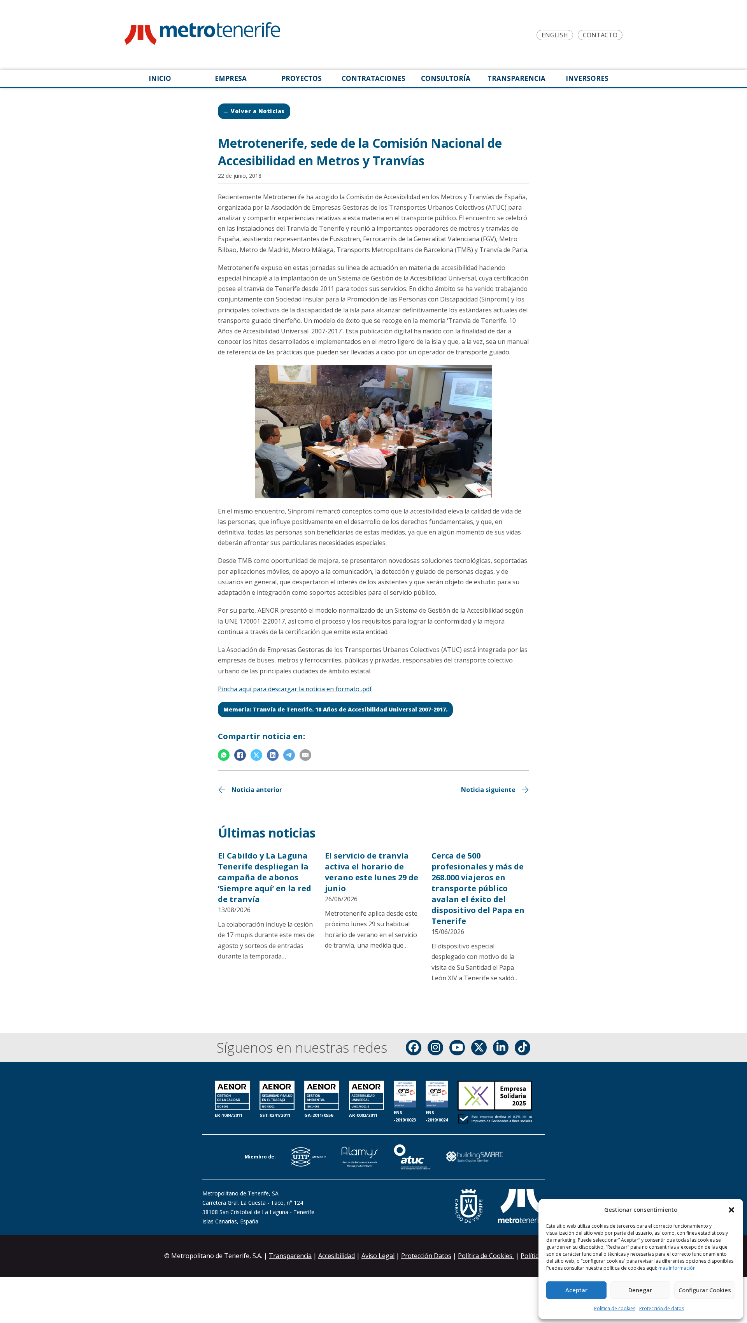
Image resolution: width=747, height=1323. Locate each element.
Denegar (640, 1290)
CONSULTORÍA (445, 78)
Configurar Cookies (705, 1290)
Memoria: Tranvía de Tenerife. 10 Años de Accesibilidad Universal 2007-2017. (335, 709)
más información (677, 1268)
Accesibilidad (336, 1255)
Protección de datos (661, 1308)
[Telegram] (289, 755)
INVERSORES (587, 78)
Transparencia (290, 1255)
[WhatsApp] (224, 755)
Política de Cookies (486, 1255)
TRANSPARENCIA (516, 78)
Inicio (160, 78)
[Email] (305, 755)
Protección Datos (426, 1255)
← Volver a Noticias (254, 111)
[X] (256, 755)
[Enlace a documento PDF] (495, 1103)
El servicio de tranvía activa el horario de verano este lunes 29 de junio (371, 872)
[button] (731, 1210)
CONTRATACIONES (373, 78)
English (555, 35)
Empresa (231, 78)
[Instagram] (435, 1047)
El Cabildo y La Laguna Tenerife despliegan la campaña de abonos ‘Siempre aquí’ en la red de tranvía (264, 877)
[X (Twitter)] (479, 1047)
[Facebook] (240, 755)
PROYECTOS (301, 78)
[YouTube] (457, 1047)
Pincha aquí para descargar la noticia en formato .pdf (295, 689)
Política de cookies (614, 1308)
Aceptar (576, 1290)
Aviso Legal (378, 1255)
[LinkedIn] (273, 755)
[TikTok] (522, 1047)
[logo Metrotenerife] (202, 35)
